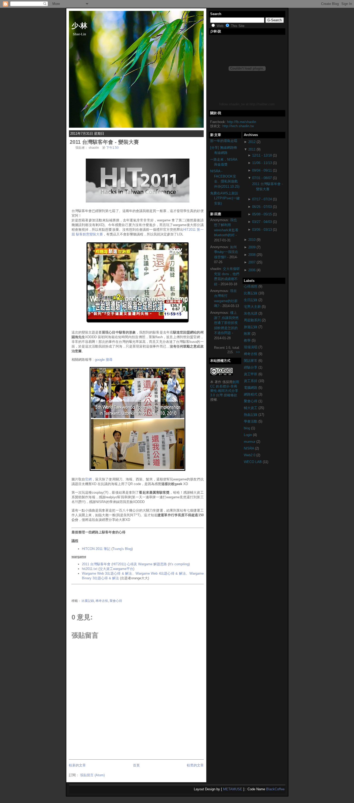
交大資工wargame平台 (116, 569)
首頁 (136, 765)
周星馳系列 (253, 320)
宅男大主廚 (253, 307)
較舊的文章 (195, 765)
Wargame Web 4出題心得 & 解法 (161, 573)
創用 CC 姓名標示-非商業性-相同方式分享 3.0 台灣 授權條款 (224, 388)
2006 (252, 270)
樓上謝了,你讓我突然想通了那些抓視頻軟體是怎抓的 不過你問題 (226, 323)
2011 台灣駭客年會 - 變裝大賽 (104, 142)
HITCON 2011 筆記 (96, 549)
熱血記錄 (251, 415)
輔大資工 (251, 408)
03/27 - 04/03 (262, 222)
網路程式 (251, 394)
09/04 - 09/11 (262, 170)
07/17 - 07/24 (262, 199)
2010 (252, 240)
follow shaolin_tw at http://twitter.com (247, 104)
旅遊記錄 (251, 327)
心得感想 (251, 286)
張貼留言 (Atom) (92, 775)
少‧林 (79, 25)
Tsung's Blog (122, 549)
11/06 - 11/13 (262, 163)
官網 (88, 479)
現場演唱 (251, 347)
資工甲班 (251, 374)
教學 (248, 340)
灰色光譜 (251, 313)
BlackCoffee (275, 789)
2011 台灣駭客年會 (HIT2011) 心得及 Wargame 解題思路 (124, 564)
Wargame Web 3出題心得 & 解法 (107, 573)
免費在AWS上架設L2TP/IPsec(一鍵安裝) (225, 198)
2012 (252, 142)
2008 (252, 255)
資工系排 (251, 381)
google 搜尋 (103, 360)
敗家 (248, 334)
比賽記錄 (88, 600)
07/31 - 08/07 (262, 178)
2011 (252, 149)
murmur (250, 442)
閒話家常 (251, 361)
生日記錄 (251, 300)
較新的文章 (77, 765)
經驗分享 (251, 367)
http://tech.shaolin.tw (238, 126)
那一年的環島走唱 (223, 141)
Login (248, 435)
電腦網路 (251, 388)
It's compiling (179, 564)
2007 (252, 262)
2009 (252, 247)
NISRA (249, 448)
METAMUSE (232, 789)
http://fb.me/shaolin (241, 122)
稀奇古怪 (102, 600)
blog (247, 428)
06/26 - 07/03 (262, 207)
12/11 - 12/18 (262, 155)
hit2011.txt (89, 569)
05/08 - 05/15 (262, 214)
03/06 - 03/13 (262, 230)
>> (238, 352)
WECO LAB (253, 462)
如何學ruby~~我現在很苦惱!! (226, 252)
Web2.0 (250, 455)
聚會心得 (116, 600)
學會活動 (251, 421)
